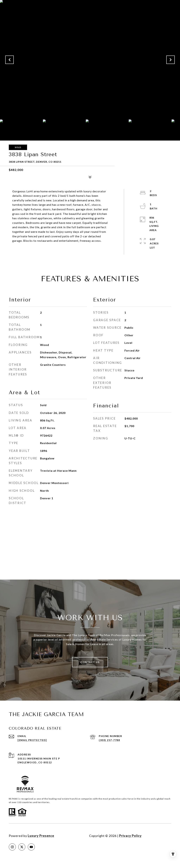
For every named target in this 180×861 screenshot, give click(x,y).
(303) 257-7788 (109, 740)
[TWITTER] (21, 846)
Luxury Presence (41, 836)
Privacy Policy (130, 836)
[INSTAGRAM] (12, 846)
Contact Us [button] (90, 662)
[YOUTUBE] (31, 846)
